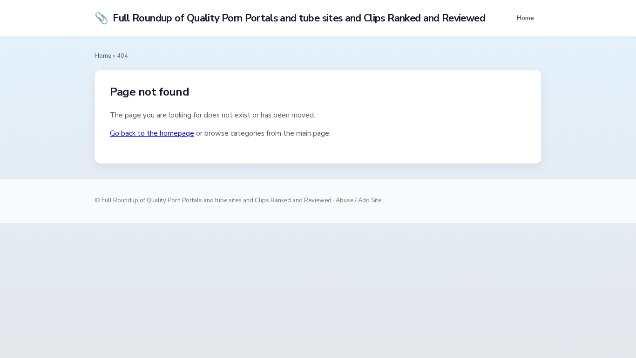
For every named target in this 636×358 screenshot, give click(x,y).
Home (525, 17)
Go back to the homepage (152, 133)
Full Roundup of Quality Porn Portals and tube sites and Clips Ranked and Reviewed (290, 18)
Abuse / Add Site (358, 200)
